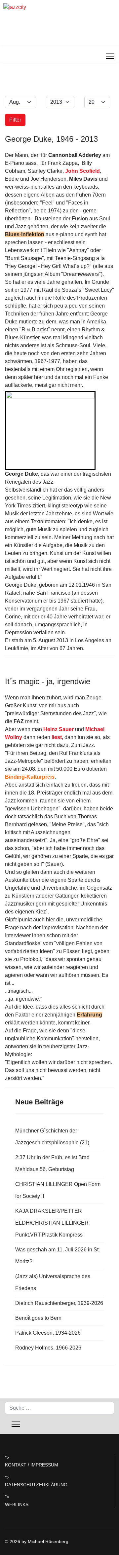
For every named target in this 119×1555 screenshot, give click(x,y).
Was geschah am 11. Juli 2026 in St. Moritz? (57, 1255)
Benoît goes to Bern (38, 1318)
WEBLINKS (16, 1504)
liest (57, 737)
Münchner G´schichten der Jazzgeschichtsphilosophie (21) (52, 1136)
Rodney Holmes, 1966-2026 (48, 1348)
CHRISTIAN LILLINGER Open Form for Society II (57, 1190)
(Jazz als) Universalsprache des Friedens (52, 1282)
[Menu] (110, 56)
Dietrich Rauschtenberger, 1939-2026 (59, 1303)
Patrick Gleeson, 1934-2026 (48, 1333)
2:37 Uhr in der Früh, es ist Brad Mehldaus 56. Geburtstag (52, 1163)
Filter (15, 120)
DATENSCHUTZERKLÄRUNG (36, 1484)
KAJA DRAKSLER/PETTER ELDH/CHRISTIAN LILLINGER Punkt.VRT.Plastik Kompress (52, 1223)
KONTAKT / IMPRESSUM (31, 1464)
